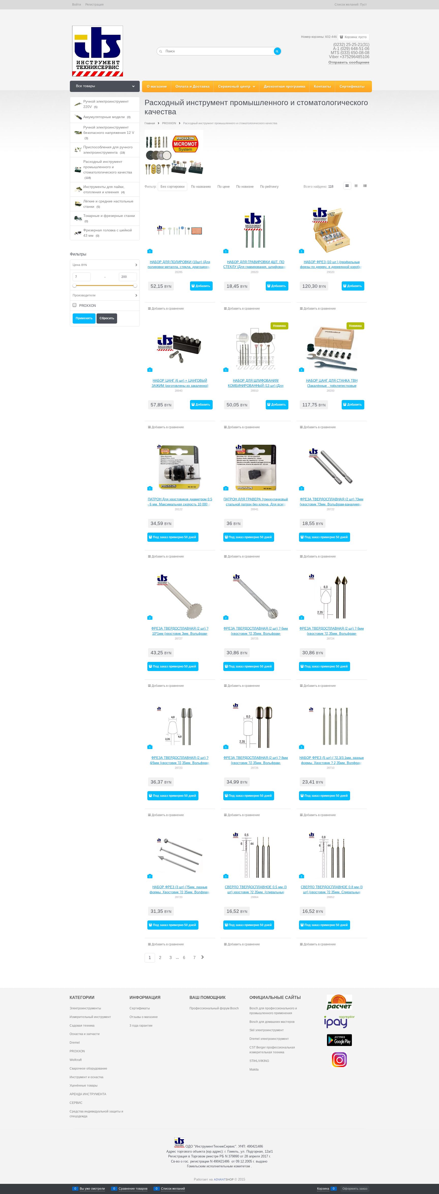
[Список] (356, 185)
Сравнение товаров (133, 1188)
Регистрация (94, 4)
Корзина (323, 1188)
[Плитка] (347, 185)
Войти (76, 4)
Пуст (363, 4)
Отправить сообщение (348, 62)
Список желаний (173, 1188)
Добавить (203, 286)
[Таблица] (365, 185)
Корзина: (355, 37)
